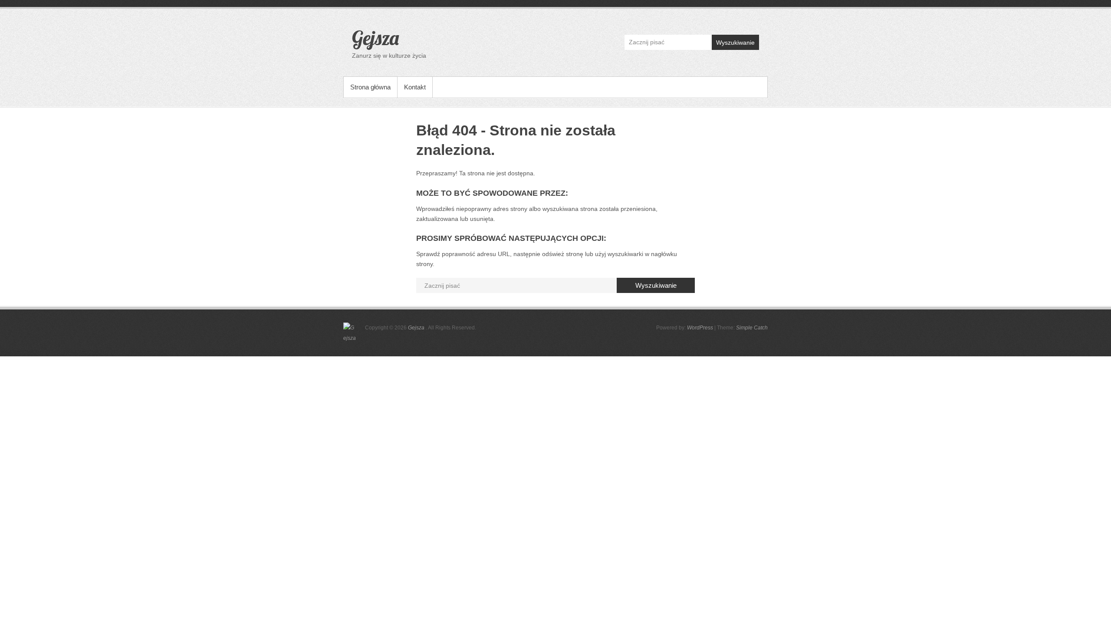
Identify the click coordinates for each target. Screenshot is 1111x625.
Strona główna (370, 87)
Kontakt (415, 87)
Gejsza (375, 38)
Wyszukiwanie (735, 42)
